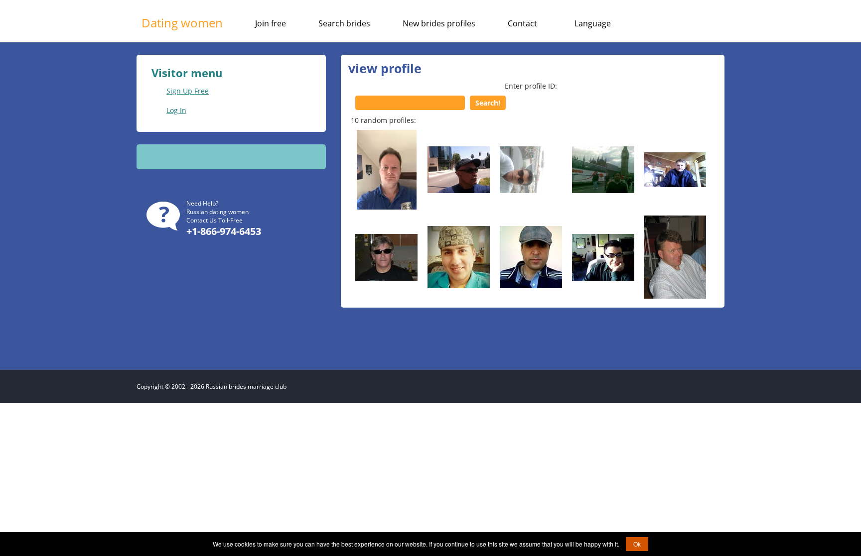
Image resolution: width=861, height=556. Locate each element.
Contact (522, 23)
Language (592, 23)
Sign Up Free (187, 91)
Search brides (344, 23)
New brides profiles (439, 23)
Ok (637, 544)
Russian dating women (217, 212)
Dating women (182, 22)
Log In (176, 110)
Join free (270, 23)
